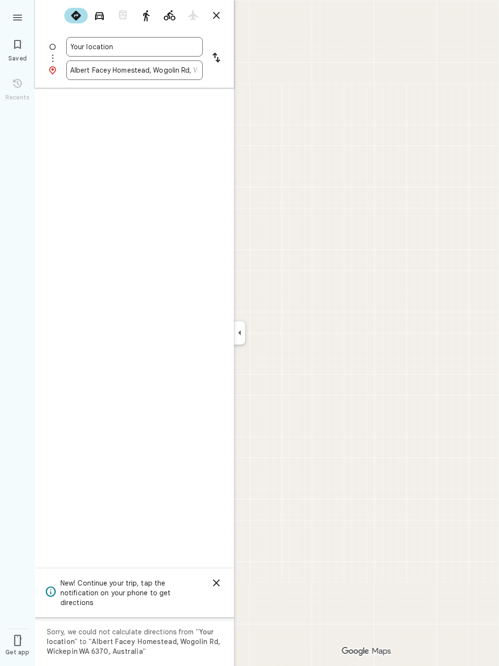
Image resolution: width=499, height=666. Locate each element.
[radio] (76, 15)
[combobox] (134, 47)
